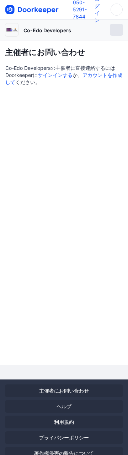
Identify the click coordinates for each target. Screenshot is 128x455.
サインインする (55, 75)
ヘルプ (64, 406)
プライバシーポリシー (64, 437)
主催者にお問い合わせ (64, 391)
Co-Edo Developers (47, 30)
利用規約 (64, 422)
